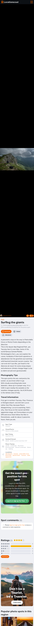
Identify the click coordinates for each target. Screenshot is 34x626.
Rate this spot (5, 556)
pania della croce (24, 454)
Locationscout (9, 2)
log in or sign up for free (14, 325)
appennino (8, 457)
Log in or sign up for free (16, 501)
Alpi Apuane (8, 454)
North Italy (8, 455)
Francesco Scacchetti (7, 315)
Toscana (23, 455)
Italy (2, 319)
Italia (28, 455)
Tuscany (16, 454)
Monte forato (16, 455)
